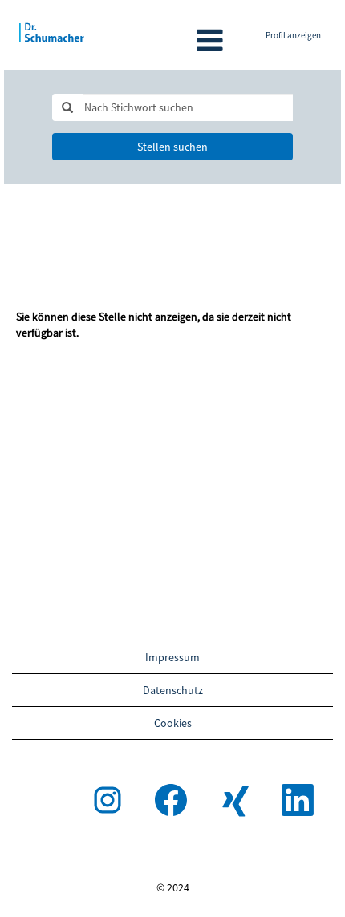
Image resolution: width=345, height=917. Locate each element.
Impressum (172, 657)
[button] (172, 40)
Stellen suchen (172, 146)
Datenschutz (173, 690)
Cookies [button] (173, 723)
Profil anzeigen (293, 35)
